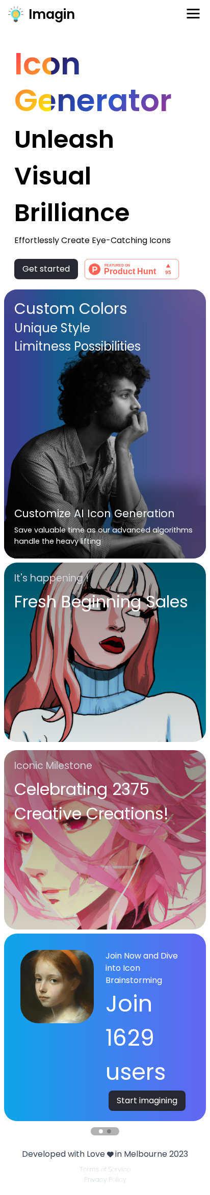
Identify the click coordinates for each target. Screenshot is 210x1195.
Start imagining (147, 1100)
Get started (46, 269)
